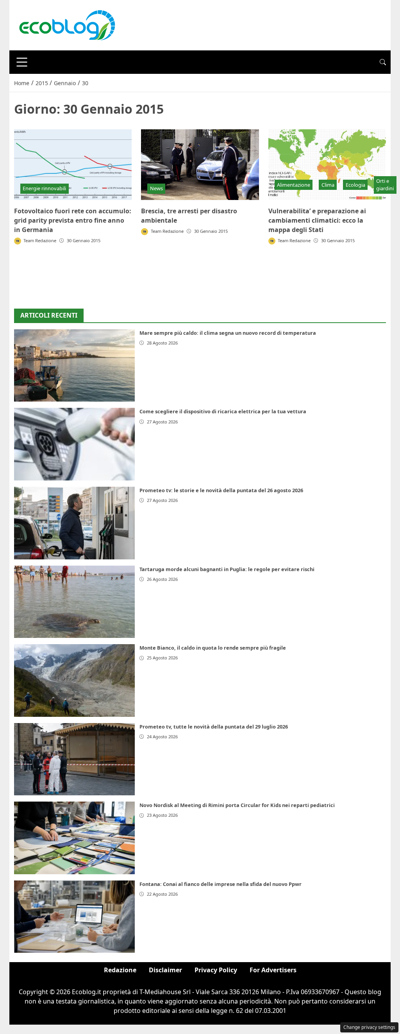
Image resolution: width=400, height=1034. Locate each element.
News (156, 188)
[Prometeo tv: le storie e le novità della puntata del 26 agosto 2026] (74, 523)
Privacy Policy (216, 970)
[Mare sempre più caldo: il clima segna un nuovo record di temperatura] (74, 365)
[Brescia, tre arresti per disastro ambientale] (200, 164)
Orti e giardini (385, 184)
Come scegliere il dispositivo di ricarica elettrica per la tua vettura (222, 411)
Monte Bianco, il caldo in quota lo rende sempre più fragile (212, 647)
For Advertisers (273, 970)
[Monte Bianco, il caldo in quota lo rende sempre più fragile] (74, 680)
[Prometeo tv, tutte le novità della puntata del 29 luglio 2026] (74, 759)
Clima (327, 184)
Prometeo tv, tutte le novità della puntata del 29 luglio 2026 (213, 726)
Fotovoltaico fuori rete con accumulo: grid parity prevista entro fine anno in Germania (72, 220)
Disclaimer (165, 970)
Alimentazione (293, 184)
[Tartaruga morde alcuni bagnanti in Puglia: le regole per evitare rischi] (74, 602)
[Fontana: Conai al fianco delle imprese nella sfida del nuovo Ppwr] (74, 916)
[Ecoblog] (67, 24)
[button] (383, 62)
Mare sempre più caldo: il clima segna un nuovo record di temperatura (227, 332)
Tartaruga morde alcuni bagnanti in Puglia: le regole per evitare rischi (226, 569)
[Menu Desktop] (22, 62)
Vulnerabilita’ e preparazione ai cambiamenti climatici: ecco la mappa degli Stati (317, 220)
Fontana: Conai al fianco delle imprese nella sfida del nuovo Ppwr (220, 884)
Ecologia (355, 184)
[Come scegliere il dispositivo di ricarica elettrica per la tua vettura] (74, 444)
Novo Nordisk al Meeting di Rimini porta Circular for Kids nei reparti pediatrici (237, 805)
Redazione (120, 970)
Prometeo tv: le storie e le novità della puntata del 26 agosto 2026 (221, 490)
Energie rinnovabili (44, 188)
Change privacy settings (369, 1027)
